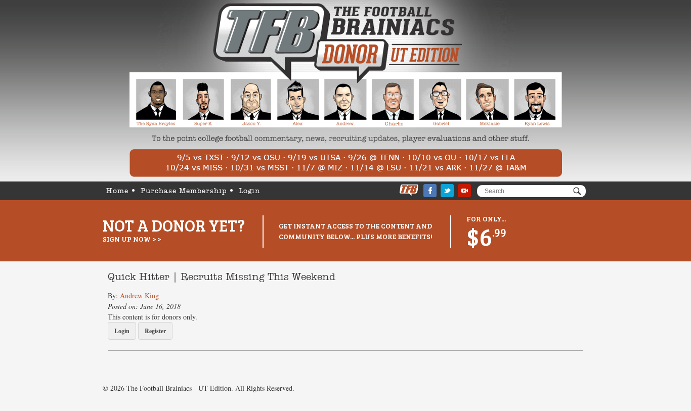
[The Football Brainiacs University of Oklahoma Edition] (345, 90)
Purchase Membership (184, 191)
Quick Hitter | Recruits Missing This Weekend (221, 277)
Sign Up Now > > (132, 239)
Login (250, 191)
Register (155, 331)
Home (117, 191)
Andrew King (139, 295)
